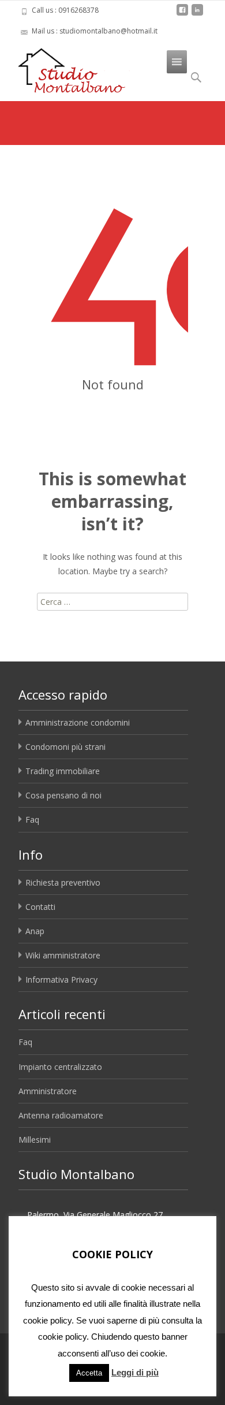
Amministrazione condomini (77, 722)
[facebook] (182, 14)
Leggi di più (135, 1372)
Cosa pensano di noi (63, 795)
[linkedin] (197, 14)
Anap (34, 930)
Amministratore (47, 1091)
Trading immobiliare (62, 770)
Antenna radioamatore (60, 1115)
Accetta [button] (89, 1373)
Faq (32, 819)
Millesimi (34, 1139)
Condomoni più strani (65, 746)
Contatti (40, 906)
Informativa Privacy (61, 979)
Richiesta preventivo (62, 882)
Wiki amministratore (62, 955)
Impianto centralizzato (60, 1066)
